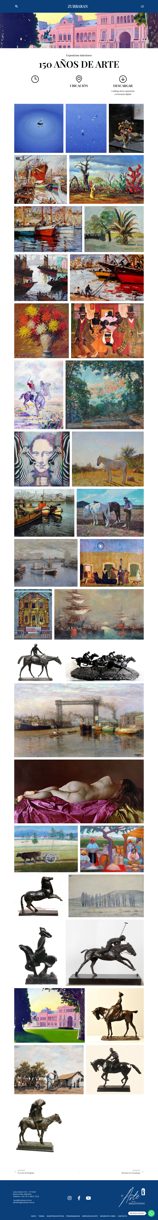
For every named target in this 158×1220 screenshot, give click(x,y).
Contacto (122, 1216)
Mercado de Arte (90, 1216)
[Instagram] (69, 1198)
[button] (16, 6)
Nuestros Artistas (55, 1216)
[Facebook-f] (79, 1198)
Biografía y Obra (108, 1216)
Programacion (73, 1216)
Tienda (41, 1216)
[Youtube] (88, 1198)
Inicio (33, 1216)
